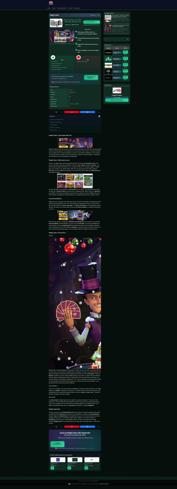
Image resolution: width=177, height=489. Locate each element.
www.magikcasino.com (62, 43)
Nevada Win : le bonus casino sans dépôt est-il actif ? (120, 16)
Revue (125, 54)
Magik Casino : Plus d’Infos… (55, 127)
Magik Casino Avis (54, 130)
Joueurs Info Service (90, 448)
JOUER (52, 467)
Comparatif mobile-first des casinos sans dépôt (120, 26)
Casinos (53, 8)
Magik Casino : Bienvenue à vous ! (56, 122)
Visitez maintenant (117, 100)
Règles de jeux (77, 8)
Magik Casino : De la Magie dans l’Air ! (57, 119)
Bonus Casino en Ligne (62, 8)
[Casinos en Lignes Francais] (51, 3)
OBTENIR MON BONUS (91, 77)
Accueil (49, 8)
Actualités (70, 8)
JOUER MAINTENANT (91, 21)
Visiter (125, 51)
